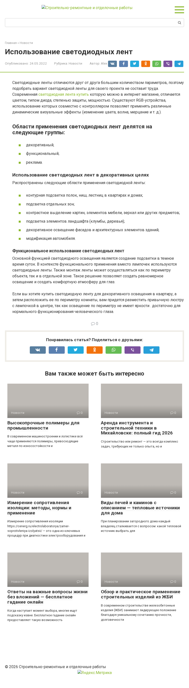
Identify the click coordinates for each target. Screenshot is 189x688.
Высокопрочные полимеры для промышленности (43, 425)
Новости (75, 63)
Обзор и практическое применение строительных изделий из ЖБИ (140, 594)
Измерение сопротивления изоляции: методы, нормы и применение (39, 508)
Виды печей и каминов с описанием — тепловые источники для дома (140, 508)
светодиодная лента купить (63, 94)
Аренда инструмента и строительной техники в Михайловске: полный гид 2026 (137, 428)
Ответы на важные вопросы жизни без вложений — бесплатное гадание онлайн (47, 597)
